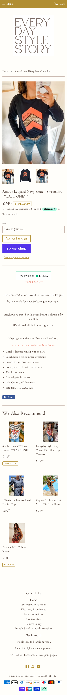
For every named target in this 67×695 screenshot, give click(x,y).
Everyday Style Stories (33, 604)
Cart (62, 4)
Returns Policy (33, 624)
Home (5, 71)
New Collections (33, 614)
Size (4, 223)
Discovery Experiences (33, 609)
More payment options (16, 257)
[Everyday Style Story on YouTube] (38, 666)
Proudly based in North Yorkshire (33, 628)
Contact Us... (33, 619)
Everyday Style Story (25, 675)
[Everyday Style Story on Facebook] (27, 666)
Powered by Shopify (47, 675)
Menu (10, 4)
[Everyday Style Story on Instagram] (32, 666)
